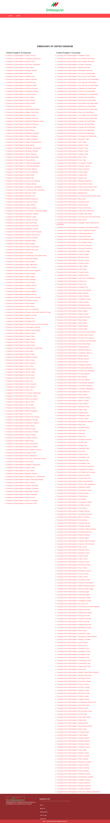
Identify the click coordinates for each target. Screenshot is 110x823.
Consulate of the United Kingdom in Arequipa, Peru (72, 287)
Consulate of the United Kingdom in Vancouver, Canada (74, 681)
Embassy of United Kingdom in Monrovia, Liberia (21, 193)
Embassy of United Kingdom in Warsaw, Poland (20, 408)
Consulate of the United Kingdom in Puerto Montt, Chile (73, 663)
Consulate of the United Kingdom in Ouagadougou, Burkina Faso (76, 702)
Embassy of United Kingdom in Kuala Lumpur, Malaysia (23, 181)
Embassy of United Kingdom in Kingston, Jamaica (21, 70)
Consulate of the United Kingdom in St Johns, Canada (73, 687)
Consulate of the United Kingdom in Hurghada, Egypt (73, 592)
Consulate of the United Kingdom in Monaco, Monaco (73, 359)
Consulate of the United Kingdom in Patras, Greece (72, 496)
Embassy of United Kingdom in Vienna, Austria (20, 282)
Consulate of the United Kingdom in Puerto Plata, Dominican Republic (78, 607)
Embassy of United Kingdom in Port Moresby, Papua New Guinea (26, 255)
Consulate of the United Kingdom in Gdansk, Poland (73, 275)
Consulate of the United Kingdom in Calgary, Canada (73, 699)
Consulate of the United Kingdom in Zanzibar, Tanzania (73, 166)
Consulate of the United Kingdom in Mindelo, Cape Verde (74, 675)
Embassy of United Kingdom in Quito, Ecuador (20, 354)
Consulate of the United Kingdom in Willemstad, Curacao (74, 627)
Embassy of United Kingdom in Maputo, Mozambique (22, 157)
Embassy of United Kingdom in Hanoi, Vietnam (20, 482)
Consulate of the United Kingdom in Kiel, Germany (72, 520)
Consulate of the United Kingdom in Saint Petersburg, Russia (75, 239)
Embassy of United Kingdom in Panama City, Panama (22, 417)
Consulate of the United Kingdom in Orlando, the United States (76, 97)
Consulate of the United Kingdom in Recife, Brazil (72, 714)
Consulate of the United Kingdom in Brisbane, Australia (73, 774)
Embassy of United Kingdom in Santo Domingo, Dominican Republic (27, 324)
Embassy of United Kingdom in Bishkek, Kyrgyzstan (22, 199)
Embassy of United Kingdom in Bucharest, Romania (22, 432)
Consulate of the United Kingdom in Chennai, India (72, 454)
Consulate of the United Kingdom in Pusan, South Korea (74, 208)
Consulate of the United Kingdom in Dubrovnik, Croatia (73, 633)
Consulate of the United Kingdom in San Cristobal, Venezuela (75, 61)
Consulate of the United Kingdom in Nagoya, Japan (72, 413)
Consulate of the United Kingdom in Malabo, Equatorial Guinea (76, 586)
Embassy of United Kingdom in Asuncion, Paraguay (22, 500)
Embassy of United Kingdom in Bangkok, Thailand (21, 473)
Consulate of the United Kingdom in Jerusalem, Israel (73, 427)
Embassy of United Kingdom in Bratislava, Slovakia (22, 420)
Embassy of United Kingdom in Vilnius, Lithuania (21, 384)
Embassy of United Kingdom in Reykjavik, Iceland (21, 85)
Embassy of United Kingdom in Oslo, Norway (20, 405)
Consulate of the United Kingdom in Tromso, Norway (73, 302)
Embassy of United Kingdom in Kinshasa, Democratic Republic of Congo (28, 312)
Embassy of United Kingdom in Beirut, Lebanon (20, 387)
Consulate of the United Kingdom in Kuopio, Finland (72, 574)
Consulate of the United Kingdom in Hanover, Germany (73, 523)
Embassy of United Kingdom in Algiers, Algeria (20, 276)
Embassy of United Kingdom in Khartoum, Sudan (21, 217)
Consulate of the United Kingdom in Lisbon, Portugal (73, 254)
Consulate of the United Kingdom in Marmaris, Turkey (73, 139)
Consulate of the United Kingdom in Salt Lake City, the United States (77, 85)
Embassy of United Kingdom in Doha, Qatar (19, 252)
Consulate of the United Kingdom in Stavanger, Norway (73, 305)
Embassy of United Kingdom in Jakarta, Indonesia (21, 79)
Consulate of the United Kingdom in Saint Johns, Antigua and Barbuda (78, 792)
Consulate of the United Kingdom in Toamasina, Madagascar (75, 389)
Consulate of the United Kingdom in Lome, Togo (71, 160)
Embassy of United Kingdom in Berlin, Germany (20, 363)
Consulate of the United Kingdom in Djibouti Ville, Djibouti (74, 613)
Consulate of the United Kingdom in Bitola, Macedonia (73, 392)
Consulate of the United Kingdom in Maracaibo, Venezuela (74, 70)
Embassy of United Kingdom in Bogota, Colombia (21, 315)
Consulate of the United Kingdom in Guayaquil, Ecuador (74, 598)
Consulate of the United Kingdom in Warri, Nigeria (72, 320)
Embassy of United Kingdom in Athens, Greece (20, 360)
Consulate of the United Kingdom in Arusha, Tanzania (73, 169)
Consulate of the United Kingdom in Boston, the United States (75, 130)
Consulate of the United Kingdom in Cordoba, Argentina (74, 789)
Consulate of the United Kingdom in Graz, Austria (72, 750)
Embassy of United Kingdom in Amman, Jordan (20, 372)
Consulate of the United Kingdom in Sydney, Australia (73, 756)
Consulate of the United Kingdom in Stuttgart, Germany (73, 511)
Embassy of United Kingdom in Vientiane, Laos (20, 196)
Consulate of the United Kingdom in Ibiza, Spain (71, 199)
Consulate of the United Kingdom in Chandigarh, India (73, 457)
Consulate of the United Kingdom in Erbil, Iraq (71, 433)
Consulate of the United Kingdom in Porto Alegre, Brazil (74, 717)
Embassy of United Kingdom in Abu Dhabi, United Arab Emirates (26, 459)
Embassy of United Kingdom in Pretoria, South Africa (22, 226)
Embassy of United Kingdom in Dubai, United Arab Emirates (24, 479)
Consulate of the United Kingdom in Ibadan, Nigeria (72, 326)
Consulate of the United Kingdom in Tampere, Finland (73, 562)
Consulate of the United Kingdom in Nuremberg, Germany (74, 514)
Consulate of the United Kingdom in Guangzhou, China (73, 651)
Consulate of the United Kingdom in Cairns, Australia (73, 771)
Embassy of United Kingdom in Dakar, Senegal (20, 244)
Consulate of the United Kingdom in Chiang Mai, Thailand (74, 163)
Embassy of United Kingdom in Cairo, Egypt (19, 351)
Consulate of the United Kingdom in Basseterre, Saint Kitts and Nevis (78, 227)
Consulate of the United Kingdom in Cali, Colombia (72, 642)
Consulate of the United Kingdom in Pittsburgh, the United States (76, 88)
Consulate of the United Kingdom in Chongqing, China (73, 654)
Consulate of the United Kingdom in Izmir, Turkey (71, 142)
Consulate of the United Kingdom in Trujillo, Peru (71, 281)
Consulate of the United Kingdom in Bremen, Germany (73, 535)
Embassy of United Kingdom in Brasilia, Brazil (20, 306)
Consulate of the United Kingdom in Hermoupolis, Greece (74, 502)
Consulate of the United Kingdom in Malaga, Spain (72, 193)
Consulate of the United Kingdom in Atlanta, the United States (75, 133)
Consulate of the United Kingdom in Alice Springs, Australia (75, 777)
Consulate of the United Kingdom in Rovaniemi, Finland (74, 565)
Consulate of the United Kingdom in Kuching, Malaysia (73, 380)
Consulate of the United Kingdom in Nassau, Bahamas (73, 741)
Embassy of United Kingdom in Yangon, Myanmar (21, 154)
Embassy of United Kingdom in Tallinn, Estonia (20, 342)
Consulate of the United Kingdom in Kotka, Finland (72, 577)
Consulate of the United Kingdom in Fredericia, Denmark (74, 619)
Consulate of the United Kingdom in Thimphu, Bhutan (73, 732)
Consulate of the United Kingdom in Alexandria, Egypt (73, 595)
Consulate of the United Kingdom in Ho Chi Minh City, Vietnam (76, 58)
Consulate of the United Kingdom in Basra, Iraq (71, 436)
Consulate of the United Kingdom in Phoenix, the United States (76, 91)
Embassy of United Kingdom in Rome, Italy (19, 73)
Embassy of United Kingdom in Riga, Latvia (19, 390)
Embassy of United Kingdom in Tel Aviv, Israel (20, 375)
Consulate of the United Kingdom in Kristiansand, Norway (74, 308)
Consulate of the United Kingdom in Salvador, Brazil (72, 708)
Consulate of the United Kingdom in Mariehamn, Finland (74, 571)
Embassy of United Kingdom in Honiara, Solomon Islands (23, 232)
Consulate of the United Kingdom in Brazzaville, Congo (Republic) (77, 636)
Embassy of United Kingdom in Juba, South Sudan (21, 223)
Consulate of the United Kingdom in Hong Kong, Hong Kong (75, 466)
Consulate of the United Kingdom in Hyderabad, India (73, 448)
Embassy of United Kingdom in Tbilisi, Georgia (20, 100)
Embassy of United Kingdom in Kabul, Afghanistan (21, 264)
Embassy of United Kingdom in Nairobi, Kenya (20, 61)
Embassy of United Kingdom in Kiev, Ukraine (20, 462)
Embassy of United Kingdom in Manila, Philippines (21, 411)
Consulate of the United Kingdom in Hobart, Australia (73, 765)
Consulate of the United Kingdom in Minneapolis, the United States (77, 109)
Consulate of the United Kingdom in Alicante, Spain (72, 205)
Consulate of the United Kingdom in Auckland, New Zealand (75, 335)
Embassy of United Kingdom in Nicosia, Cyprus (20, 333)
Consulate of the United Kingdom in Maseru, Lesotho (73, 401)
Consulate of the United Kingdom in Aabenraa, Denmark (74, 624)
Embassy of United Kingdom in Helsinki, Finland (21, 369)
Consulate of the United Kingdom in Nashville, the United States (76, 106)
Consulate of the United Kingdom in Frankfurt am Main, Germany (76, 529)
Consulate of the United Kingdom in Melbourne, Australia (74, 762)
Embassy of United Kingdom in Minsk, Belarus (20, 130)
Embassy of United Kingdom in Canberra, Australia (21, 139)
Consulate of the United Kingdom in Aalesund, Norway (73, 317)
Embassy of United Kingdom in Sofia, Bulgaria (20, 303)
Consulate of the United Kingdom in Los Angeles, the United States (77, 115)
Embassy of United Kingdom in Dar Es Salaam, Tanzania (23, 450)
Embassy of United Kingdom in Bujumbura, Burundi (22, 300)
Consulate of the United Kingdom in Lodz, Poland (72, 269)
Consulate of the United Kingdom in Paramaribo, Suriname (74, 184)
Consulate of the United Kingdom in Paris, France (72, 547)
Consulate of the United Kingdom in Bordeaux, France (73, 553)
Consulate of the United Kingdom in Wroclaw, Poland (73, 257)
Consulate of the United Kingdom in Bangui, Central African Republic (78, 672)
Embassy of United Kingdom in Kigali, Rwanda (20, 426)
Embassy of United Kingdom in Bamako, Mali (20, 178)
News (18, 16)
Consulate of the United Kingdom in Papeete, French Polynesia (76, 541)
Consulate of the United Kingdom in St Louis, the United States (76, 73)
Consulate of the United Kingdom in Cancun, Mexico (73, 362)
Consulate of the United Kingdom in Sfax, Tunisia (72, 157)
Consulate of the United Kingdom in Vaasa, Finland (72, 556)
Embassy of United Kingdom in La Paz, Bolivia (20, 288)
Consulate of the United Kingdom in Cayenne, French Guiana (75, 544)
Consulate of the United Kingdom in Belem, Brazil (72, 729)
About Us (42, 808)
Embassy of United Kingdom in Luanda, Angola (20, 273)
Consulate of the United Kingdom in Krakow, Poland (72, 272)
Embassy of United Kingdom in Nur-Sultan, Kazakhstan (23, 64)
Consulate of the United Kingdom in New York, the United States (76, 100)
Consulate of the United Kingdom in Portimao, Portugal (73, 251)
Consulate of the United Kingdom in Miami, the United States (75, 112)
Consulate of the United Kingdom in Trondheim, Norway (74, 299)
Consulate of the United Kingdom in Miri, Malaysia (72, 377)
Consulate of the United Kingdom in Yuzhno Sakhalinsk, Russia (76, 230)
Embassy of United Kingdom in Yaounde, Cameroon (22, 118)
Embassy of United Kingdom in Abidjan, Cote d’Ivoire (22, 112)
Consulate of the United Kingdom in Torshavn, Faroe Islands (75, 583)
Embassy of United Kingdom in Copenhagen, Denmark (23, 327)
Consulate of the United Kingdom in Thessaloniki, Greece (74, 490)
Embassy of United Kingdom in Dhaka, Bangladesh (22, 136)
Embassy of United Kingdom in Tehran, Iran (19, 381)
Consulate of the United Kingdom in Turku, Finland (72, 559)
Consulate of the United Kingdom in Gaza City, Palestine (74, 290)
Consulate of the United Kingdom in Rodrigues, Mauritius (74, 365)
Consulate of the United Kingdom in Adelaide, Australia (73, 780)
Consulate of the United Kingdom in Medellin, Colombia (74, 639)
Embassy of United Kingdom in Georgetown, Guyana (22, 91)
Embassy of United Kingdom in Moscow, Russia (21, 429)
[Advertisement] (55, 31)
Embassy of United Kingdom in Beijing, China (20, 318)
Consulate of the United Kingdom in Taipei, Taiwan (72, 172)
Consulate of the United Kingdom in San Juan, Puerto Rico (74, 248)
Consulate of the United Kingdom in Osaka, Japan (72, 410)
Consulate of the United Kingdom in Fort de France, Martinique (76, 371)
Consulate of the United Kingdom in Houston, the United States (76, 121)
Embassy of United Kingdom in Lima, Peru (19, 414)
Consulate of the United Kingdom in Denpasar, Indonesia (74, 439)
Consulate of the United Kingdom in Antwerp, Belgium (73, 738)
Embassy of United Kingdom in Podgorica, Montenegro (23, 163)
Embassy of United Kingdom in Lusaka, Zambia (20, 205)
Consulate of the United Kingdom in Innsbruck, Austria (73, 747)
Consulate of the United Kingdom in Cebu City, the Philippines (76, 278)
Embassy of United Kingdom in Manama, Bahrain (21, 294)
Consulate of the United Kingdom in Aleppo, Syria (72, 178)
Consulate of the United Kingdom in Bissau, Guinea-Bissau (75, 481)
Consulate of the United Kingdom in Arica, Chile (71, 669)
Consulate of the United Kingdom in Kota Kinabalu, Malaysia (75, 383)
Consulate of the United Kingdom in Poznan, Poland (73, 263)
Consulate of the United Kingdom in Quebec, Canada (73, 690)
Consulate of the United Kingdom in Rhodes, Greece (73, 493)
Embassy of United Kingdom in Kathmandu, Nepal (21, 396)
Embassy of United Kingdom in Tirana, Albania (20, 261)
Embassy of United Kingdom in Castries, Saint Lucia (22, 250)
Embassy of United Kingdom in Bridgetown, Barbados (22, 133)
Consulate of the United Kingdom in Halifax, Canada (73, 696)
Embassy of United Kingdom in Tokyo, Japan (20, 67)
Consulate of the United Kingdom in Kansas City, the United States (77, 118)
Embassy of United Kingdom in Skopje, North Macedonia (23, 142)
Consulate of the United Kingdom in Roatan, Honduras (73, 475)
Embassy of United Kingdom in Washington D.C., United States (25, 476)
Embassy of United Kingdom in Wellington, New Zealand (23, 148)
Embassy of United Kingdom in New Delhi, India (21, 82)
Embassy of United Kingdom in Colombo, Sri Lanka (22, 220)
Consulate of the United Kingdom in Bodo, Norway (72, 311)
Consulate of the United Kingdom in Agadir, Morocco (73, 356)
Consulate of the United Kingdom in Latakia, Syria (72, 175)
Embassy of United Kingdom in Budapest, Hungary (21, 357)
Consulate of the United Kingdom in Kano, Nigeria (72, 323)
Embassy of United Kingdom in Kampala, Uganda (21, 208)
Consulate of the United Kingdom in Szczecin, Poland (73, 260)
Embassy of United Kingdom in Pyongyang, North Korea (23, 58)
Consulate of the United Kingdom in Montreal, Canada (73, 693)
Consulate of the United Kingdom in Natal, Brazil (71, 720)
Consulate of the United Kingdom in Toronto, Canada (73, 684)
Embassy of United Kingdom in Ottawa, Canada (20, 115)
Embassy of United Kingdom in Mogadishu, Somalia (22, 229)
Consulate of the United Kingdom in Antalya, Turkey (72, 154)
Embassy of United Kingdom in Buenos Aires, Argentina (23, 270)
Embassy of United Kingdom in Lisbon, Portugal (21, 435)
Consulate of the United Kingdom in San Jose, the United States (76, 76)
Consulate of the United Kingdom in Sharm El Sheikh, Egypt (75, 589)
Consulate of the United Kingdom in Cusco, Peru (71, 284)
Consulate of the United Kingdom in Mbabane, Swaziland (74, 181)
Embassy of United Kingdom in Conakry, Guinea (21, 94)
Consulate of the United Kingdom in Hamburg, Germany (74, 526)
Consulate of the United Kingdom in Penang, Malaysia (73, 374)
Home (10, 16)
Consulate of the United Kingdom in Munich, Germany (73, 517)
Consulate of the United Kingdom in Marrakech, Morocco (74, 350)
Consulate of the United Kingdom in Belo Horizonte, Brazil (74, 726)
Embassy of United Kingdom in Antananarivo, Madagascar (24, 187)
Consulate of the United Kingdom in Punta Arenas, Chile (74, 660)
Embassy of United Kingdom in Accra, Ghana (20, 97)
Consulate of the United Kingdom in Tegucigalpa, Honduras (75, 469)
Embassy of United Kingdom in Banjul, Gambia (20, 103)
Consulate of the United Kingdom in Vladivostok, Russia (74, 236)
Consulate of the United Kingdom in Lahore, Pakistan (73, 296)
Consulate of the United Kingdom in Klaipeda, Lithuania (74, 398)
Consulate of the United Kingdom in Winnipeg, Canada (73, 678)
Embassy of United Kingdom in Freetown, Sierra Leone (23, 235)
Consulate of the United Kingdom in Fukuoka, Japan (72, 418)
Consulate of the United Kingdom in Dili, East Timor (72, 604)
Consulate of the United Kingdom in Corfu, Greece (72, 508)
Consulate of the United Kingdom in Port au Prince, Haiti (74, 478)
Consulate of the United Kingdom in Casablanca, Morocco (74, 353)
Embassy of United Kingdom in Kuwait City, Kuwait (21, 202)
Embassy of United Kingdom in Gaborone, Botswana (22, 124)
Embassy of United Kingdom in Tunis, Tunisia (20, 471)
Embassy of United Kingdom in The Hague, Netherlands (23, 393)
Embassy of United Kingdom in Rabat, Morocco (20, 160)
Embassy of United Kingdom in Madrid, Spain (20, 441)
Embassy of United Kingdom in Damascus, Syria (21, 453)
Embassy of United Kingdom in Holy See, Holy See (22, 88)
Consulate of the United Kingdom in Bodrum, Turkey (72, 151)
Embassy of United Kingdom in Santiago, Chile (20, 321)
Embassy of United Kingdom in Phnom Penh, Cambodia (23, 297)
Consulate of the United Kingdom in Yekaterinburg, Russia (74, 233)
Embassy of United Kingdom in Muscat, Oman (20, 402)
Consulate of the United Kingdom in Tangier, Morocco (73, 347)
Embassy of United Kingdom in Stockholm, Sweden (22, 447)
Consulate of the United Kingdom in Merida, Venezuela (73, 67)
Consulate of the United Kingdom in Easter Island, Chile (74, 666)
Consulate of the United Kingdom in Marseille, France (73, 550)
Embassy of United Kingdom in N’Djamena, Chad (21, 503)
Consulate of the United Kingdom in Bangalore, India (73, 460)
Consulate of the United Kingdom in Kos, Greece (71, 499)
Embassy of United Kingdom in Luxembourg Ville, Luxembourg (25, 190)
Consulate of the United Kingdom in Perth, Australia (72, 759)
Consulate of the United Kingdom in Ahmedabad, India (73, 463)
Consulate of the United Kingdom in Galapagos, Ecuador (74, 601)
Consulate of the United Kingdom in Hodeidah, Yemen (73, 55)
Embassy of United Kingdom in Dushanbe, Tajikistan (22, 214)
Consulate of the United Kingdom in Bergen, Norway (73, 314)
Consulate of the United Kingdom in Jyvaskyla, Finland (73, 580)
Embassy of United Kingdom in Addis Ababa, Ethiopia (22, 109)
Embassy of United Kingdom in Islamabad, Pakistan (22, 258)
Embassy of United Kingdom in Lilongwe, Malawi (21, 184)
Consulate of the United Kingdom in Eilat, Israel (71, 430)
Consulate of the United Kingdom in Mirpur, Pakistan (73, 293)
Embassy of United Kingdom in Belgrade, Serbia (21, 241)
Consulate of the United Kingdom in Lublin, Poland (72, 266)
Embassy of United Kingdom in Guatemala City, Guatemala (24, 348)
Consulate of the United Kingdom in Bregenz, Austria (73, 753)
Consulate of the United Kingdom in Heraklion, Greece (73, 505)
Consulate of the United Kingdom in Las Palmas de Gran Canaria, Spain (79, 196)
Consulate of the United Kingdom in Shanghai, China (73, 648)
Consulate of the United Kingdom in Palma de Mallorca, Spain (75, 190)
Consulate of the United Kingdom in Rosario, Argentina (73, 783)
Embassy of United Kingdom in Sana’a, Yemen (20, 497)
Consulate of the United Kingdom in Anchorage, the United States (77, 136)
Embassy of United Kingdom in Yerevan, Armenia (21, 267)
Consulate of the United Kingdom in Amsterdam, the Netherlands (76, 341)
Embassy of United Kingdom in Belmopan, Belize (21, 127)
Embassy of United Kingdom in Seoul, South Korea (22, 444)
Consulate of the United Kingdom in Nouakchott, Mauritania (75, 368)
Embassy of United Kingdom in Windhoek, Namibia (22, 151)
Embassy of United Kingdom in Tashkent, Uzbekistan (22, 488)
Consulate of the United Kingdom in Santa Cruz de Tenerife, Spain (77, 187)
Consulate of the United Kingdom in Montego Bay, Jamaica (75, 421)
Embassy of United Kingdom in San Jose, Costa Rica (22, 309)
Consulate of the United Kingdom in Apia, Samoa (72, 220)
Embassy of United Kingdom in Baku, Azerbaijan (21, 279)
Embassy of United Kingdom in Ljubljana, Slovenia (21, 438)
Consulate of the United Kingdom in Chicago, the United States (76, 127)
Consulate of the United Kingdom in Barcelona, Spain (73, 202)
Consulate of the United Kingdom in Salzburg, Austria (73, 744)
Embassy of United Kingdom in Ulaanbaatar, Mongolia (22, 166)
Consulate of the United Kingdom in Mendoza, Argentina (74, 786)
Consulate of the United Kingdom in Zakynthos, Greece (73, 487)
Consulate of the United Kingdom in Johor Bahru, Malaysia (74, 386)
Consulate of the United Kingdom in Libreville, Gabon (73, 538)
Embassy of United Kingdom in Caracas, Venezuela (22, 485)
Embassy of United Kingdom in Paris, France (20, 366)
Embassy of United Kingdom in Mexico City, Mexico (22, 399)
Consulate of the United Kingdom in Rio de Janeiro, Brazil (74, 711)
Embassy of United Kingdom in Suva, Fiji (18, 106)
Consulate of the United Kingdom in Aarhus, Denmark (73, 621)
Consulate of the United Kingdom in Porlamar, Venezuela (74, 64)
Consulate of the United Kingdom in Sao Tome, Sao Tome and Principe (78, 217)
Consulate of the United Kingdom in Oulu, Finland (72, 568)
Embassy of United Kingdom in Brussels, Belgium (21, 291)
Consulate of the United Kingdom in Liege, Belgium (72, 735)
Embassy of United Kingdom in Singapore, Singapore (22, 423)
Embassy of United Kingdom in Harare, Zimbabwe (21, 494)
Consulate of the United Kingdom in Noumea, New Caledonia (75, 338)
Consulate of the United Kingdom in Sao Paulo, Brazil (73, 705)
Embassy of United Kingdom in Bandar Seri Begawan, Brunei (25, 121)
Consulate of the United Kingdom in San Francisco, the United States (78, 79)
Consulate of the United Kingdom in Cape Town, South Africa (75, 211)
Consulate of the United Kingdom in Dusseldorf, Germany (74, 532)
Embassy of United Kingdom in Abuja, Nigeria (20, 145)
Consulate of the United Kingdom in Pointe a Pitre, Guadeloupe (76, 484)
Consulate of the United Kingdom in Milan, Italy (71, 424)
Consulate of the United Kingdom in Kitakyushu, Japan (73, 415)
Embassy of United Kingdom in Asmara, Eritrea (20, 345)
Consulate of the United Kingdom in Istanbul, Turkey (72, 145)
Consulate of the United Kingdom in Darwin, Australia (73, 768)
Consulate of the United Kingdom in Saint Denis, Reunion (74, 245)
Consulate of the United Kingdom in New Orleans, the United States (77, 103)
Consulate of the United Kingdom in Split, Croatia (72, 630)
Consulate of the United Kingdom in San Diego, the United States (76, 82)
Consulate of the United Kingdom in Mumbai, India (72, 442)
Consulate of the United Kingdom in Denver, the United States (75, 124)
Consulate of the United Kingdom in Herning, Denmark (73, 616)
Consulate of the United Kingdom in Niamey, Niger (72, 329)
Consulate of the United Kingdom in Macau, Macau (72, 395)
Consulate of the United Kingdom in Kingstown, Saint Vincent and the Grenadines (78, 223)
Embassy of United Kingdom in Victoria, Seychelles (22, 238)
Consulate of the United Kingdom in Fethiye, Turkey (72, 148)
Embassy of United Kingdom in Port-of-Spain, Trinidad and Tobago (26, 211)
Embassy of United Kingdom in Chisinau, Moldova (21, 169)
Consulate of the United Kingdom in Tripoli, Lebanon (73, 404)
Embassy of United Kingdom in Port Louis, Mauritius (22, 172)
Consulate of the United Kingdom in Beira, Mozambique (74, 344)
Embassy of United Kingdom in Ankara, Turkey (20, 468)
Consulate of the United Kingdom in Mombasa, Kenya (73, 407)
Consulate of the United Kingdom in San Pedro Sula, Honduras (76, 472)
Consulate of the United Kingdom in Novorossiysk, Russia (74, 242)
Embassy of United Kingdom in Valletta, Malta (20, 175)
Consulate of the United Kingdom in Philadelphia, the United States (77, 94)
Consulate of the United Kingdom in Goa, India (71, 451)
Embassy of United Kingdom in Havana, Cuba (20, 336)
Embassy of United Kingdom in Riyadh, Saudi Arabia (22, 247)
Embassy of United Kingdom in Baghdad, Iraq (20, 76)
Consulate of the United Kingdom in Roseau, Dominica (73, 610)
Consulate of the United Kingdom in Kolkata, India (72, 445)
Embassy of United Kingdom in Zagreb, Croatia (20, 339)
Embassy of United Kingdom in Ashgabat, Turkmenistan (23, 465)
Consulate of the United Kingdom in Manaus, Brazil (72, 723)
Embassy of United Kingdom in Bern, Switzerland (21, 456)
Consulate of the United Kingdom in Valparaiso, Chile (73, 657)
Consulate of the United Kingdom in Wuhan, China (72, 645)
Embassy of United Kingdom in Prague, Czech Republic (23, 330)
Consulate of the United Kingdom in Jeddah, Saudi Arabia (74, 214)
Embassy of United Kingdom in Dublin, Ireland (20, 378)
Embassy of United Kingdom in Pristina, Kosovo (21, 55)
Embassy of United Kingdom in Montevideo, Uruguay (22, 491)
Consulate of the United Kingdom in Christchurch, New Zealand (76, 332)
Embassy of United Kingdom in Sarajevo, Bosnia (21, 285)
